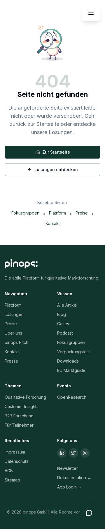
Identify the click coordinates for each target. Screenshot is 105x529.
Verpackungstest (73, 351)
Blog (61, 314)
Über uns (13, 333)
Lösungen (14, 314)
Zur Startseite (56, 152)
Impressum (15, 451)
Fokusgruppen (25, 212)
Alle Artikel (67, 305)
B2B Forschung (19, 415)
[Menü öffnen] (91, 12)
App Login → (69, 486)
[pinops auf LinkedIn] (61, 453)
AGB (9, 470)
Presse (11, 360)
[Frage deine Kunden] (89, 513)
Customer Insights (21, 406)
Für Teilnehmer (19, 425)
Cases (63, 323)
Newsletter (67, 468)
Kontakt (53, 223)
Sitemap (12, 479)
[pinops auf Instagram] (85, 453)
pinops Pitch (16, 342)
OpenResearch (71, 397)
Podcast (65, 333)
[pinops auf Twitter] (73, 453)
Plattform (57, 212)
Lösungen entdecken (56, 169)
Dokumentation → (74, 477)
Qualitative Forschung (25, 397)
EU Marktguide (71, 370)
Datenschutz (17, 461)
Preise (82, 212)
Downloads (68, 360)
